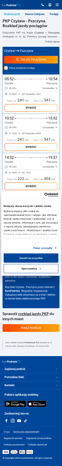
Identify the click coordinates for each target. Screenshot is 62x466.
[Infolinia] (42, 4)
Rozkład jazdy (12, 14)
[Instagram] (13, 421)
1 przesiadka (48, 88)
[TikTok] (25, 421)
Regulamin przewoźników (39, 438)
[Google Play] (15, 404)
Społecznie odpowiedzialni (26, 432)
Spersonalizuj (29, 268)
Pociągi (54, 14)
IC (24, 36)
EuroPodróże (12, 290)
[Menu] (57, 5)
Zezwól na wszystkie (31, 258)
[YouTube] (19, 421)
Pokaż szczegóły (42, 247)
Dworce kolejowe (35, 14)
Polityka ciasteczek (37, 444)
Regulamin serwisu (13, 438)
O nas (7, 432)
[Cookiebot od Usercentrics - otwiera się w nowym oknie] (44, 195)
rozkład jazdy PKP (33, 314)
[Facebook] (6, 421)
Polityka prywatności (14, 444)
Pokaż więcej (52, 41)
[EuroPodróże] (12, 361)
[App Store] (36, 404)
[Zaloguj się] (50, 5)
